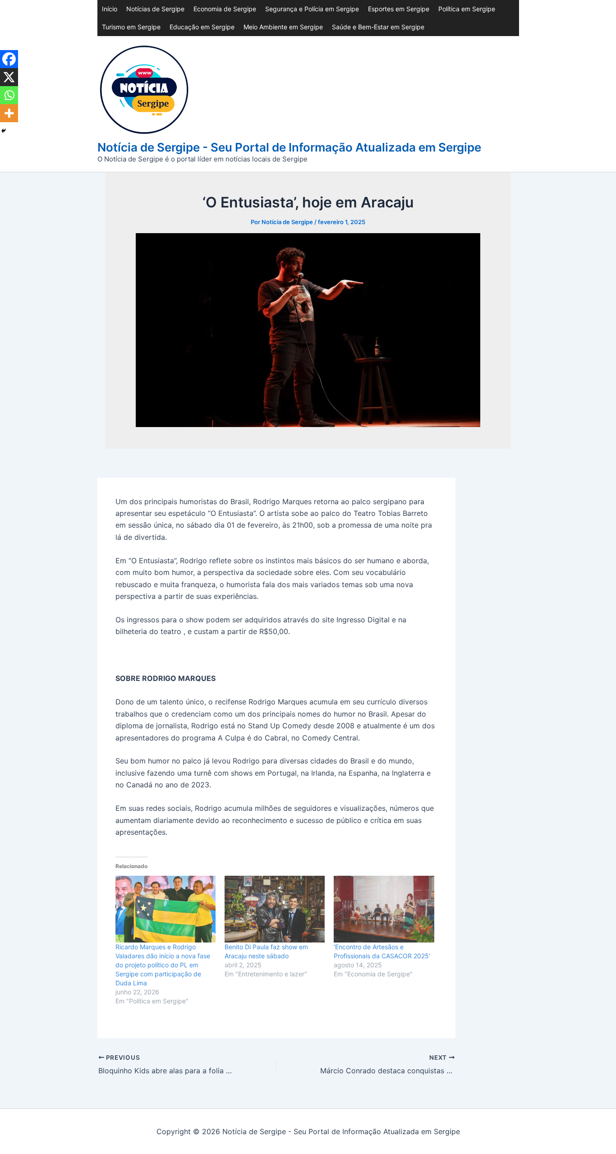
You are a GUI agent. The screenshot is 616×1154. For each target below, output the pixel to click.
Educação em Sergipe (202, 27)
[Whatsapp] (9, 95)
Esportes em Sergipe (398, 9)
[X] (9, 77)
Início (109, 9)
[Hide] (3, 130)
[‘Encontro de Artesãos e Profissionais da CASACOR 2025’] (384, 909)
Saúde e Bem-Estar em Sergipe (378, 27)
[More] (9, 113)
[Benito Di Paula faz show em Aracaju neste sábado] (275, 909)
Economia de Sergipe (224, 9)
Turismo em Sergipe (131, 27)
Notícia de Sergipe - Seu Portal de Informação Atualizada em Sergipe (289, 147)
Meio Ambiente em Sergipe (283, 27)
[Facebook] (9, 59)
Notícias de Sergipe (155, 9)
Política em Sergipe (466, 9)
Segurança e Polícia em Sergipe (312, 9)
